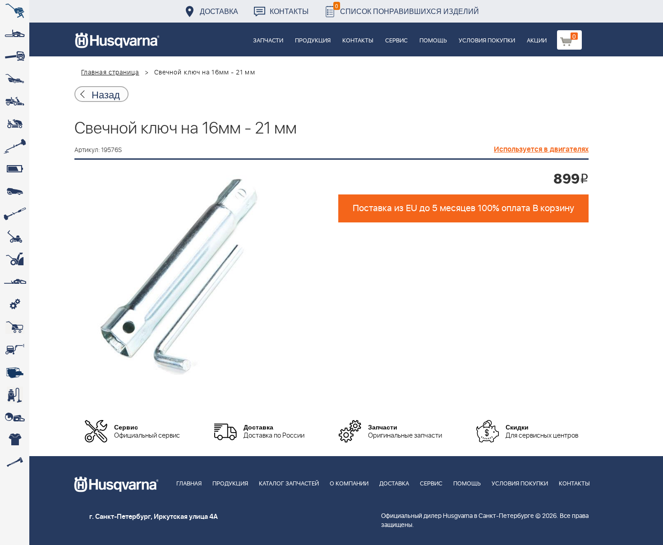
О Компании (349, 484)
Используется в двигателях (541, 149)
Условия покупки (487, 41)
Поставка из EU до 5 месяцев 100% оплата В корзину (463, 208)
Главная (189, 484)
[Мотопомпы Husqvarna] (14, 372)
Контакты (289, 11)
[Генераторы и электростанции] (14, 327)
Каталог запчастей (289, 484)
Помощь (433, 41)
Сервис (396, 41)
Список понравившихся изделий (407, 9)
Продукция (313, 41)
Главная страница (110, 72)
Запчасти (268, 41)
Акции (537, 41)
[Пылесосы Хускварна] (14, 394)
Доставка (219, 11)
